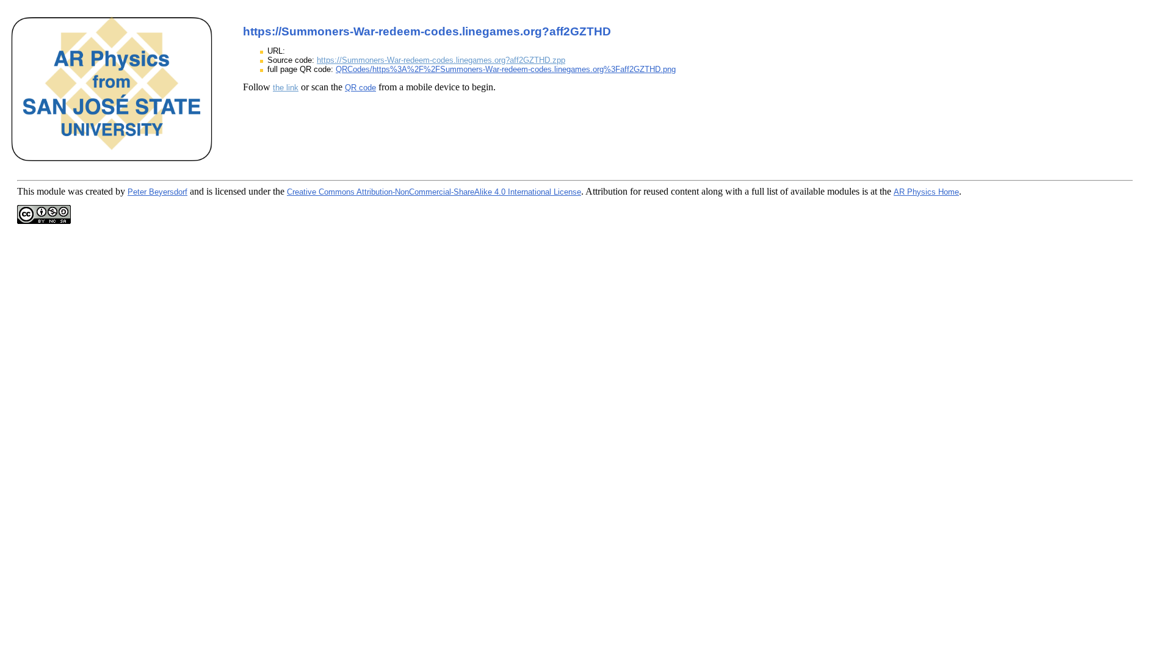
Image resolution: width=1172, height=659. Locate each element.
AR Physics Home (926, 191)
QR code (360, 87)
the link (285, 87)
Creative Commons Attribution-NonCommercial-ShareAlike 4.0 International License (434, 191)
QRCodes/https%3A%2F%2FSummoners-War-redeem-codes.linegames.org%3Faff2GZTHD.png (506, 69)
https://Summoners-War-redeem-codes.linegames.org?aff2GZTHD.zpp (441, 60)
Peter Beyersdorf (157, 191)
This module (41, 191)
